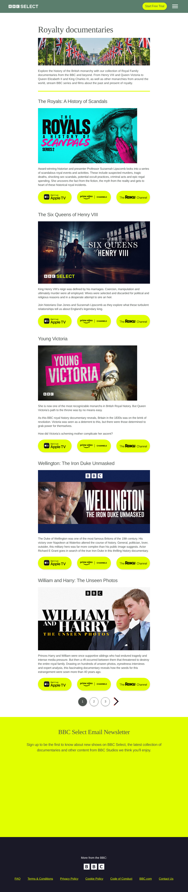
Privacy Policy (69, 878)
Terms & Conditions (40, 878)
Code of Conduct (121, 878)
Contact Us (166, 878)
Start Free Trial (154, 6)
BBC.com (145, 878)
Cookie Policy (94, 878)
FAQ (18, 878)
